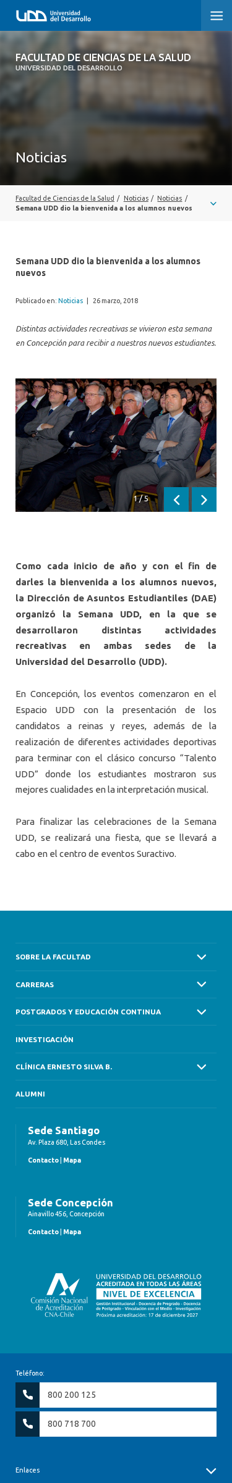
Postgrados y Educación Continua (88, 1012)
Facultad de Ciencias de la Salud (103, 62)
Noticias (70, 300)
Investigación (44, 1039)
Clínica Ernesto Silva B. (63, 1067)
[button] (216, 15)
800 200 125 (72, 1395)
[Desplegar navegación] (116, 203)
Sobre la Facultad (53, 957)
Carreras (34, 984)
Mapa (72, 1160)
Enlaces (27, 1470)
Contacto (43, 1160)
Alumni (30, 1094)
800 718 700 (72, 1424)
